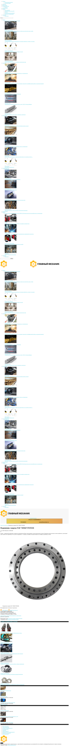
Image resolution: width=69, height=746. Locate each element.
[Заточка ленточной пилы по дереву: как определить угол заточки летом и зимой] (10, 405)
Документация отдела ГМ (9, 11)
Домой (1, 525)
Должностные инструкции (10, 13)
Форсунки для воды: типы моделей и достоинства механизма (16, 210)
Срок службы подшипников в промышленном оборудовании (11, 653)
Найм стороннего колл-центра (10, 254)
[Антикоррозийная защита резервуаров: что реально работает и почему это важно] (10, 39)
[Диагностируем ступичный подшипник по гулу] (3, 715)
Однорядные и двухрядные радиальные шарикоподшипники (11, 674)
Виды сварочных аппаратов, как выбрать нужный (14, 244)
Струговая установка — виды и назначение (13, 344)
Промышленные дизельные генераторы (7, 702)
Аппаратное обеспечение (9, 243)
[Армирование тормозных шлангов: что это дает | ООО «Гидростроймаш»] (10, 102)
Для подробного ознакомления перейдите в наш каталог (10, 615)
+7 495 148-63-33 (5, 610)
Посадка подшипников (4, 710)
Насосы (6, 7)
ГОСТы (6, 12)
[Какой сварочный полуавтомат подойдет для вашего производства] (10, 221)
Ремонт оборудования (9, 30)
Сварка (6, 222)
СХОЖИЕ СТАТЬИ (4, 621)
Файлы (4, 9)
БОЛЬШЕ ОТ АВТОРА (12, 621)
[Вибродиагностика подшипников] (6, 641)
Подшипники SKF (3, 696)
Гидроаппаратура (6, 6)
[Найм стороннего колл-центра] (10, 252)
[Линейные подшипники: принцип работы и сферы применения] (6, 662)
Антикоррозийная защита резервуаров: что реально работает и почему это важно (20, 41)
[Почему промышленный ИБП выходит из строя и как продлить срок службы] (10, 29)
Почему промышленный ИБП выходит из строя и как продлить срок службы (19, 31)
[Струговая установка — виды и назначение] (10, 92)
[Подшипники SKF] (3, 695)
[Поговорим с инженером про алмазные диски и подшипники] (10, 144)
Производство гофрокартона (10, 136)
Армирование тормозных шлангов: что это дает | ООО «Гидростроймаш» (18, 104)
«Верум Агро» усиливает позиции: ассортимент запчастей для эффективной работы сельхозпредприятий (24, 83)
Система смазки (8, 3)
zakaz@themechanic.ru (44, 522)
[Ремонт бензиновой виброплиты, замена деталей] (10, 49)
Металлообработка (8, 40)
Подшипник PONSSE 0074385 (12, 619)
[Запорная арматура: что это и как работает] (10, 177)
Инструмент (5, 5)
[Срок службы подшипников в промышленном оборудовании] (6, 651)
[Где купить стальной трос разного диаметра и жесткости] (10, 112)
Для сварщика (7, 10)
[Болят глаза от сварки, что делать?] (3, 721)
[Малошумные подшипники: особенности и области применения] (6, 682)
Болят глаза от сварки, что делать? (6, 722)
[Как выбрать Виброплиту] (10, 165)
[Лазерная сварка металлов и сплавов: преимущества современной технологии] (10, 232)
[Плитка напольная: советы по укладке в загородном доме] (10, 60)
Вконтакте (7, 256)
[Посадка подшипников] (3, 709)
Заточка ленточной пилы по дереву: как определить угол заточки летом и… (19, 156)
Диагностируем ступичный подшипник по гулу (9, 716)
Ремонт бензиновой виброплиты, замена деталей (14, 51)
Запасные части (8, 72)
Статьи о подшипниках (4, 632)
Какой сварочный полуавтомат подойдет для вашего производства (17, 223)
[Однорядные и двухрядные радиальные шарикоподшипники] (6, 672)
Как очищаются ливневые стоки (11, 189)
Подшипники (5, 8)
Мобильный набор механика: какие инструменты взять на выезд (17, 376)
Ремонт (4, 1)
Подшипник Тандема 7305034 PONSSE (15, 618)
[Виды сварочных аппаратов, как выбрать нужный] (10, 242)
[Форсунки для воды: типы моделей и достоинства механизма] (10, 208)
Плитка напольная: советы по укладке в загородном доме (15, 62)
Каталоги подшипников (37, 213)
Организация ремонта (9, 2)
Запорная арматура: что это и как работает (12, 179)
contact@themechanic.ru (12, 745)
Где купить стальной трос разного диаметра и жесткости (15, 114)
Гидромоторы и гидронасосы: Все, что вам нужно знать (15, 200)
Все (5, 20)
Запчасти (4, 4)
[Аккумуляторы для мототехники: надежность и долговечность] (10, 71)
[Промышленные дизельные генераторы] (3, 701)
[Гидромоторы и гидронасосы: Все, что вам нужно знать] (10, 198)
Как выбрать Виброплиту (9, 167)
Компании (7, 253)
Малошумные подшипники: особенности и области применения (12, 684)
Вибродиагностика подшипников (6, 643)
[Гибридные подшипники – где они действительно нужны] (6, 631)
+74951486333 (23, 522)
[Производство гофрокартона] (10, 134)
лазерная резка (7, 233)
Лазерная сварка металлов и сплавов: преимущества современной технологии (19, 484)
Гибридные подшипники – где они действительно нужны (11, 633)
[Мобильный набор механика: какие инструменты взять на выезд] (10, 374)
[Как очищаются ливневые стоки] (10, 187)
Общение (4, 255)
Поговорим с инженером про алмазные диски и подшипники (16, 146)
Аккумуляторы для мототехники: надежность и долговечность (16, 73)
